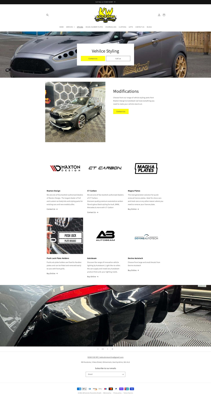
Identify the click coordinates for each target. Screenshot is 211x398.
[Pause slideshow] (113, 349)
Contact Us (93, 58)
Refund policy (107, 393)
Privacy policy (117, 393)
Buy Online (132, 209)
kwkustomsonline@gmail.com (112, 357)
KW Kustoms (86, 393)
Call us (118, 58)
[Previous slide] (97, 349)
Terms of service (128, 393)
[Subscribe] (122, 374)
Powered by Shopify (95, 393)
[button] (47, 15)
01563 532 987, (94, 357)
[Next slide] (107, 349)
